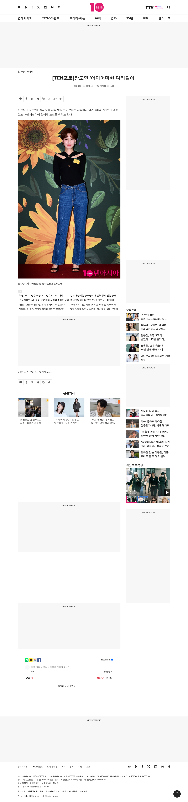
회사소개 (21, 791)
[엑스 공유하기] (32, 99)
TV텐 (129, 18)
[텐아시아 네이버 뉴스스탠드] (52, 7)
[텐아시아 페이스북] (32, 7)
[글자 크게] (55, 99)
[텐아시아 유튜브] (19, 7)
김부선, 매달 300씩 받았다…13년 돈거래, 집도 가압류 (153, 339)
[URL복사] (49, 99)
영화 (114, 18)
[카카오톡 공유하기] (21, 99)
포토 (146, 18)
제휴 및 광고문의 (69, 791)
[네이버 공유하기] (38, 99)
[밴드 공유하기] (43, 99)
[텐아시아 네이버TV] (26, 7)
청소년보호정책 (52, 791)
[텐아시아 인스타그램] (45, 7)
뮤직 (98, 18)
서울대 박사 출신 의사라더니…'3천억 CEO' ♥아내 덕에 (155, 415)
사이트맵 (83, 791)
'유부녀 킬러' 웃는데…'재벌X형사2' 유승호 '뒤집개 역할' (153, 318)
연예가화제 (25, 18)
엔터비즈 (164, 18)
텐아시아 (33, 796)
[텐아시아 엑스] (38, 7)
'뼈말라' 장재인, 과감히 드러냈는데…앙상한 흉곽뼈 (154, 329)
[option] (148, 482)
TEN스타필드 (51, 18)
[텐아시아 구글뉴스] (59, 7)
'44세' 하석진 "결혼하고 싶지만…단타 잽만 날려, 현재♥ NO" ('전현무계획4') (103, 423)
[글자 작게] (61, 99)
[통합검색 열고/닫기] (168, 7)
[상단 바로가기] (177, 794)
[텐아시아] (97, 7)
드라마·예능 (77, 18)
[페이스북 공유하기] (26, 99)
